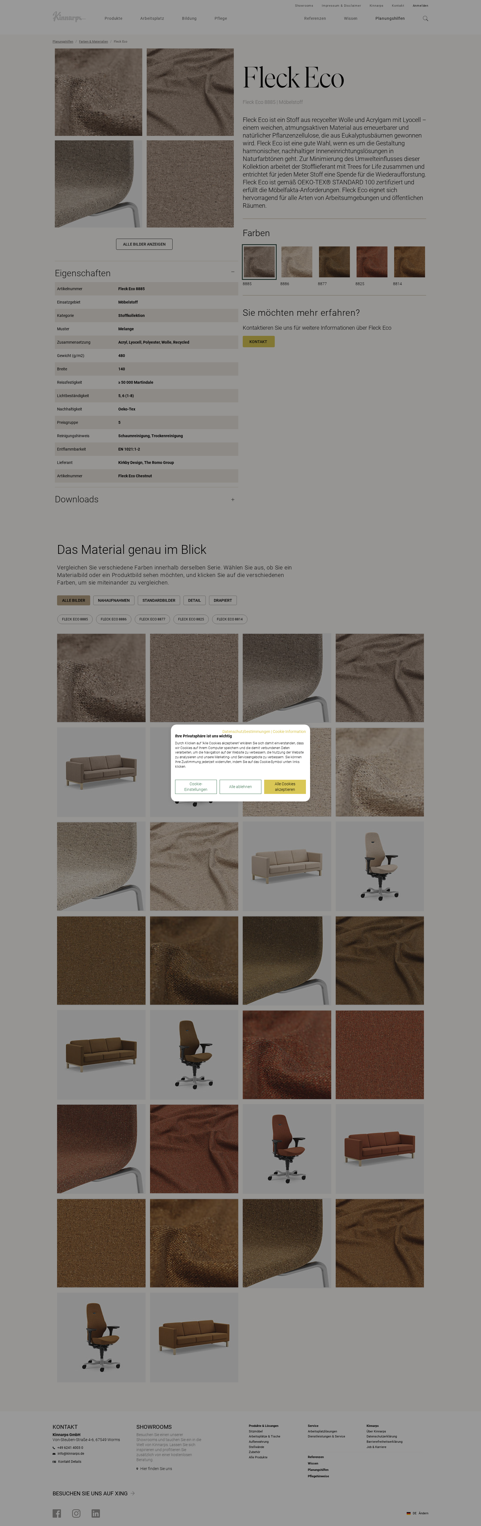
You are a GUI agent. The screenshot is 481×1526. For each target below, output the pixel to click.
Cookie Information (289, 731)
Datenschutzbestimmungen (246, 731)
